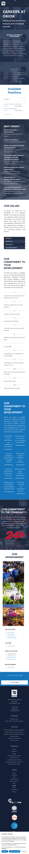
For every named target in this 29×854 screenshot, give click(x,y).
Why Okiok (14, 775)
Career (14, 785)
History (14, 777)
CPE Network (11, 656)
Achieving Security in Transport (14, 759)
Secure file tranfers (14, 719)
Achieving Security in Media (14, 764)
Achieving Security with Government (14, 761)
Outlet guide (11, 667)
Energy (14, 753)
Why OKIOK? (14, 69)
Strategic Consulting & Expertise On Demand (14, 734)
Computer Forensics (14, 736)
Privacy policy (14, 789)
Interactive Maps (12, 638)
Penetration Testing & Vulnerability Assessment (14, 730)
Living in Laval (11, 659)
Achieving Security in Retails (14, 755)
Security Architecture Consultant (12, 104)
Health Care (14, 751)
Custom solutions (14, 740)
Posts (14, 783)
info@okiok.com (15, 708)
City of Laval (11, 632)
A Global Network (14, 779)
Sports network (12, 657)
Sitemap (14, 791)
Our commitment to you (18, 72)
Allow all (5, 851)
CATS (10, 114)
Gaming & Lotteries (14, 757)
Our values (14, 71)
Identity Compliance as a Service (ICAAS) (14, 732)
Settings (24, 851)
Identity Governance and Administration (14, 721)
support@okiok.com (14, 710)
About (14, 772)
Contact (14, 787)
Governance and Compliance (14, 738)
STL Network (11, 634)
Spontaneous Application (10, 108)
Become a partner (14, 781)
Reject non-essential (14, 851)
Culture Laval (11, 646)
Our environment (16, 82)
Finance (14, 749)
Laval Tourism (11, 636)
